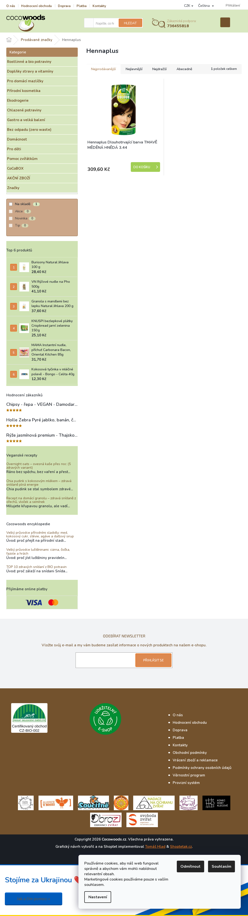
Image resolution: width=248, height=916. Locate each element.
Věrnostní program (189, 775)
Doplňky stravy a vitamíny (30, 71)
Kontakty (99, 6)
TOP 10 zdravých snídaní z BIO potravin (36, 567)
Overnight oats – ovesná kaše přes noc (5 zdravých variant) (38, 466)
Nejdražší (159, 69)
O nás (10, 6)
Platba (81, 6)
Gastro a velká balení (26, 119)
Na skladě (26, 204)
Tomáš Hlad (155, 846)
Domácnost (17, 139)
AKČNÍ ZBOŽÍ (18, 178)
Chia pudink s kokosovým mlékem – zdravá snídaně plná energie (38, 483)
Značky (13, 187)
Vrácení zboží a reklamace (195, 760)
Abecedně (184, 69)
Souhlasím (221, 866)
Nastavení (97, 897)
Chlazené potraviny (24, 110)
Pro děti (14, 149)
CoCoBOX (15, 168)
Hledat (130, 23)
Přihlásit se (153, 660)
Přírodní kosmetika (23, 90)
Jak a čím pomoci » (33, 899)
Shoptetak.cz (181, 846)
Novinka (24, 218)
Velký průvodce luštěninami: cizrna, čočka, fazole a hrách (38, 551)
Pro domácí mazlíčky (25, 81)
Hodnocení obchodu (36, 6)
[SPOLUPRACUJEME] (56, 802)
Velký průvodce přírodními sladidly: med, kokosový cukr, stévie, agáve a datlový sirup (40, 534)
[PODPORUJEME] (26, 802)
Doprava (64, 6)
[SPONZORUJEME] (121, 802)
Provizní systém (186, 782)
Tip (20, 225)
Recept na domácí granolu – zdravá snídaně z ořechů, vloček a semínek (41, 500)
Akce (22, 211)
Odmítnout (190, 866)
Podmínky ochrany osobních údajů (202, 767)
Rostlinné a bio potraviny (29, 61)
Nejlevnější (134, 69)
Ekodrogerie (18, 100)
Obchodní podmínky (190, 752)
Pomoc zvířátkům (22, 158)
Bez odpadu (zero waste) (29, 129)
